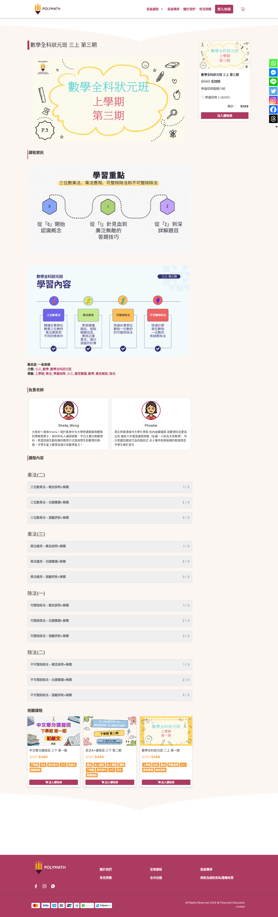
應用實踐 (81, 373)
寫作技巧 (53, 764)
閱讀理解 (35, 769)
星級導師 (173, 9)
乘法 (49, 373)
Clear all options (212, 106)
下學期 (34, 764)
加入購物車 (224, 116)
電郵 (121, 764)
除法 (112, 373)
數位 (163, 764)
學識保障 (59, 373)
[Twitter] (273, 91)
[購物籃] (243, 9)
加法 (155, 764)
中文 (43, 764)
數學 (46, 369)
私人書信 (99, 764)
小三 (38, 369)
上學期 (39, 373)
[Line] (273, 81)
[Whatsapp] (273, 63)
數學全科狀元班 (60, 369)
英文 (119, 769)
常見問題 (205, 9)
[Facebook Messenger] (273, 72)
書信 (89, 764)
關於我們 (189, 9)
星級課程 (153, 9)
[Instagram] (273, 100)
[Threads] (273, 119)
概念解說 (102, 373)
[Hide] (276, 126)
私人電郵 (112, 764)
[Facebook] (273, 109)
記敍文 (72, 764)
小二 (183, 764)
